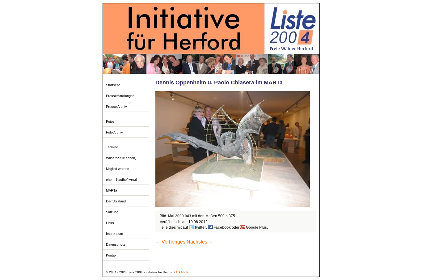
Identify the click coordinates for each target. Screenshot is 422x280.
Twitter (200, 227)
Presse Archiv (116, 106)
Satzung (112, 212)
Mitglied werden (117, 169)
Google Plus (256, 227)
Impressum (114, 233)
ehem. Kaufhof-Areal (121, 179)
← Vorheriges (170, 241)
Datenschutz (115, 244)
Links (110, 223)
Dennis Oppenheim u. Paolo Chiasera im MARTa (219, 82)
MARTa (111, 190)
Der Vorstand (116, 201)
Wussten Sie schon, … (123, 158)
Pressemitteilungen (120, 96)
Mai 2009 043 (179, 216)
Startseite (113, 85)
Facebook (222, 227)
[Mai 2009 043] (232, 205)
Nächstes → (200, 241)
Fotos (110, 121)
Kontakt (111, 255)
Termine (112, 147)
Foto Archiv (114, 132)
